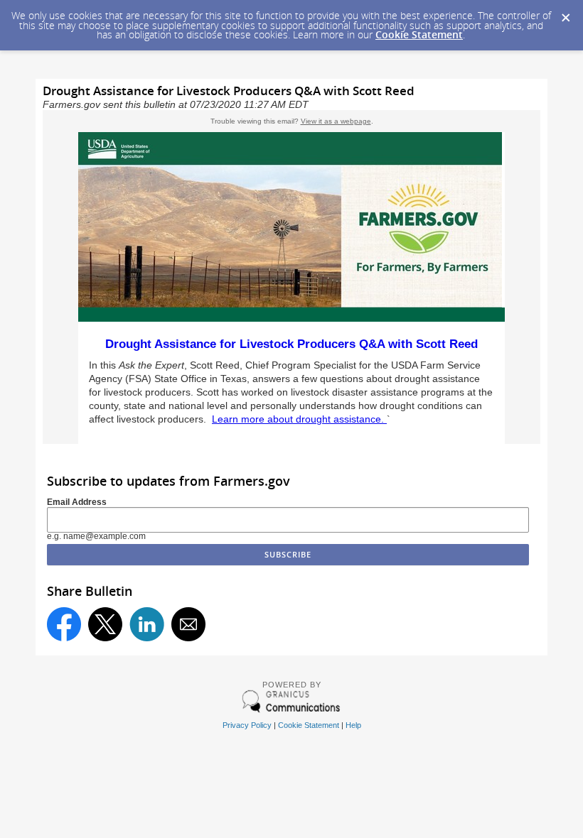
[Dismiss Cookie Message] (565, 13)
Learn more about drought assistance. (299, 419)
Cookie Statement (419, 34)
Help (353, 725)
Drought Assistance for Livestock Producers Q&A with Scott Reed (291, 344)
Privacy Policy (247, 725)
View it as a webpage (336, 121)
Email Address (77, 502)
